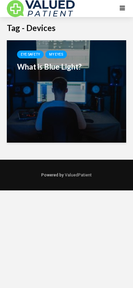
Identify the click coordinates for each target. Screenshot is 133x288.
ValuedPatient (78, 175)
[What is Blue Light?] (66, 91)
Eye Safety (30, 54)
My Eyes (56, 54)
